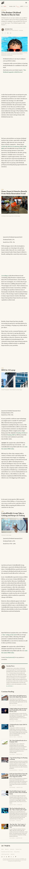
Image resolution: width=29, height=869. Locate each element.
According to (5, 275)
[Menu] (26, 2)
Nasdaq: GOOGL (21, 433)
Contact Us (12, 849)
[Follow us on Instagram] (11, 856)
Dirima (11, 55)
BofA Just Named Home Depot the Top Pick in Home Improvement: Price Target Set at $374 (18, 775)
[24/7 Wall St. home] (2, 2)
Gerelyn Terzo (9, 29)
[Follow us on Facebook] (2, 856)
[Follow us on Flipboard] (15, 856)
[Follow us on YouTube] (8, 856)
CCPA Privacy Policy (5, 854)
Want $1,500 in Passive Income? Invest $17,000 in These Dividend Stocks (18, 793)
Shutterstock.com (5, 55)
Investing (3, 10)
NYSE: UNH (22, 148)
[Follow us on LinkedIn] (6, 856)
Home (2, 849)
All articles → (9, 686)
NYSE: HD (4, 146)
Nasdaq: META (11, 435)
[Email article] (8, 33)
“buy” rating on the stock (9, 635)
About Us (7, 849)
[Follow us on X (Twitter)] (4, 856)
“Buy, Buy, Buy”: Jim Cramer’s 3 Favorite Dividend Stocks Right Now (17, 826)
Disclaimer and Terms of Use (7, 851)
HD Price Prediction (13, 146)
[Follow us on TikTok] (13, 856)
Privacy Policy (16, 851)
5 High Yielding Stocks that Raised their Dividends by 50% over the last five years (18, 710)
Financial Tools (19, 849)
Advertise (12, 854)
